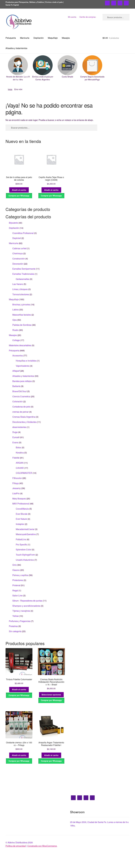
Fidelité (15, 457)
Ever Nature (21, 518)
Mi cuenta (72, 17)
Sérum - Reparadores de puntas (27, 600)
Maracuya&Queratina (26, 534)
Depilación (38, 37)
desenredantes (19, 427)
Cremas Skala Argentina (23, 416)
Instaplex (20, 524)
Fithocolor (17, 478)
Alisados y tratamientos (16, 48)
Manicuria (24, 37)
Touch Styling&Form (25, 554)
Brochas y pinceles (21, 304)
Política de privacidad (16, 845)
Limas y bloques (20, 289)
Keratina (20, 452)
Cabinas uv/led (19, 248)
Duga (15, 432)
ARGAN (19, 462)
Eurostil (16, 437)
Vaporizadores (22, 365)
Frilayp (15, 483)
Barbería (16, 386)
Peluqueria (11, 37)
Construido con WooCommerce (42, 845)
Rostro (15, 330)
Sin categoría (15, 631)
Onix (14, 564)
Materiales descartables (20, 345)
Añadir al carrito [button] (19, 190)
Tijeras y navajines (21, 610)
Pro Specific (21, 544)
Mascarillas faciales (21, 314)
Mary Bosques (19, 498)
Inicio (10, 89)
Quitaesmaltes (22, 279)
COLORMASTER (24, 472)
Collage (16, 340)
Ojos (14, 319)
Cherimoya (17, 253)
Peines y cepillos (20, 575)
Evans (15, 442)
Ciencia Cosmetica (21, 396)
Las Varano (17, 284)
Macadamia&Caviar (25, 529)
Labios (15, 309)
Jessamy (16, 488)
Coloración (17, 401)
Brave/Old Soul (19, 391)
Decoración (17, 263)
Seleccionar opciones (51, 694)
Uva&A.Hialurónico (25, 559)
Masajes (66, 37)
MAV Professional (20, 503)
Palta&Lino (21, 539)
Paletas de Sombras (21, 324)
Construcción (18, 258)
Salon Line (17, 595)
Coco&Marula (22, 508)
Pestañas (13, 626)
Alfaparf (16, 370)
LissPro (16, 493)
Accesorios (17, 355)
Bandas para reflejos (22, 381)
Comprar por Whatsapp (19, 195)
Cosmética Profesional (23, 233)
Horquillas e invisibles (26, 360)
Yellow (15, 615)
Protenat (16, 585)
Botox (18, 447)
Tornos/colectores (20, 294)
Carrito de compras (87, 17)
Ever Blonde (21, 513)
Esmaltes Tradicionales (23, 273)
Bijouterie (13, 222)
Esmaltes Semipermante (23, 268)
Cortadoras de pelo (21, 406)
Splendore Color (23, 549)
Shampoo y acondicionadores (26, 605)
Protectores (17, 580)
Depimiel (16, 238)
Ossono (16, 569)
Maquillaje (53, 37)
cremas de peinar (20, 411)
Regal (15, 590)
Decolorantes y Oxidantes (24, 421)
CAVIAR (20, 467)
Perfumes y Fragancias (19, 621)
